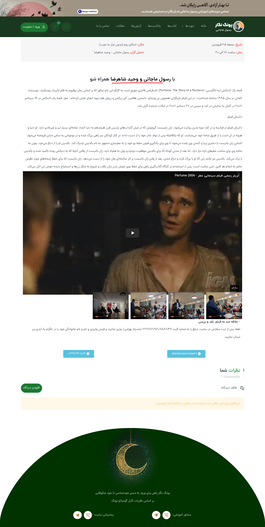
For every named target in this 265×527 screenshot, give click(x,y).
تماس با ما (102, 26)
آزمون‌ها (136, 26)
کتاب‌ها (172, 26)
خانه (203, 26)
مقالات (120, 26)
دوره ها (189, 26)
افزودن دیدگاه (31, 388)
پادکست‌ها (154, 26)
